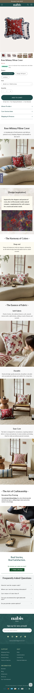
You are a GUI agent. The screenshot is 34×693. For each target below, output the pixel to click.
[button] (2, 4)
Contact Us (20, 657)
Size (2, 80)
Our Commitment (6, 679)
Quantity (3, 88)
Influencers (4, 674)
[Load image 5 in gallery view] (25, 55)
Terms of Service (5, 660)
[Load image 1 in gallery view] (3, 55)
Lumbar (5, 77)
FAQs (18, 652)
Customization (21, 655)
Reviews (3, 668)
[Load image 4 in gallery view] (19, 55)
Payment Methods (22, 660)
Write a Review (18, 570)
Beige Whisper (21, 73)
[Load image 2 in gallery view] (9, 55)
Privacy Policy (5, 657)
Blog (2, 671)
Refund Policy (4, 655)
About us (3, 676)
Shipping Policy (5, 652)
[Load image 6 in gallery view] (30, 55)
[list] (17, 29)
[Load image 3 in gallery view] (14, 55)
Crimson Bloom (8, 73)
